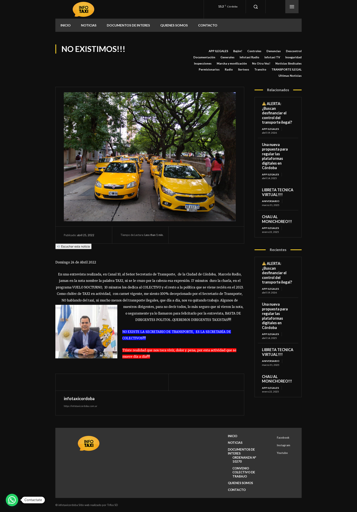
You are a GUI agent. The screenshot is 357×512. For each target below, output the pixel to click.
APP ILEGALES (218, 51)
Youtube (282, 453)
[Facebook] (181, 235)
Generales (227, 57)
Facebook (283, 437)
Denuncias (274, 51)
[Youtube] (271, 453)
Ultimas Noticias (290, 75)
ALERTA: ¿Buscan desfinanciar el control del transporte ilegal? (277, 112)
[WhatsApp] (209, 235)
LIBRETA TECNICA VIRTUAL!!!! (277, 192)
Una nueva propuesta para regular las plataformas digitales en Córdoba (275, 156)
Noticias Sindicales (288, 63)
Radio (229, 69)
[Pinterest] (200, 235)
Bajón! (237, 51)
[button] (255, 6)
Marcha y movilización (232, 63)
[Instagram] (271, 445)
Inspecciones (203, 63)
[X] (190, 235)
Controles (254, 51)
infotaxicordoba (79, 398)
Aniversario (270, 201)
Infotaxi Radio (249, 57)
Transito (260, 69)
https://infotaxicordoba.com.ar (80, 406)
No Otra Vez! (261, 63)
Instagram (283, 445)
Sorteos (243, 69)
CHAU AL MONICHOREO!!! (277, 219)
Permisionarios (209, 69)
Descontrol (294, 51)
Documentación (204, 57)
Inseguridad (293, 57)
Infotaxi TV (272, 57)
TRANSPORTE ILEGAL (286, 69)
